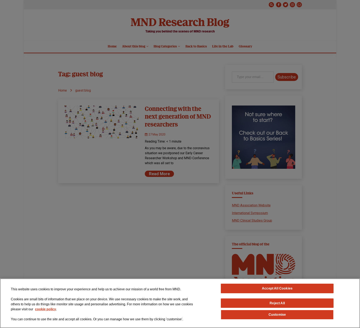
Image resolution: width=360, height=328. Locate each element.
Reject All (277, 303)
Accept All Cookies (277, 288)
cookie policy (45, 309)
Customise (277, 314)
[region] (180, 303)
